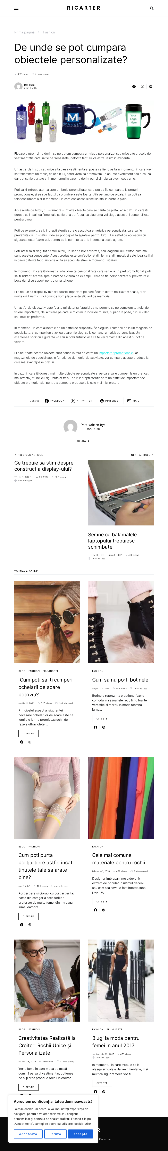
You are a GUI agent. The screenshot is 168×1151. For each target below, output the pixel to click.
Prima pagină (24, 32)
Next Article (140, 454)
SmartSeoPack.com (99, 1139)
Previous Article (30, 454)
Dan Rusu (29, 84)
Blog (22, 671)
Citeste (28, 733)
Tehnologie (23, 477)
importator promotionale (116, 353)
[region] (53, 1119)
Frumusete (51, 671)
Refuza (55, 1134)
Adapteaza (28, 1134)
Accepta (80, 1134)
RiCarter (84, 8)
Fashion (49, 32)
